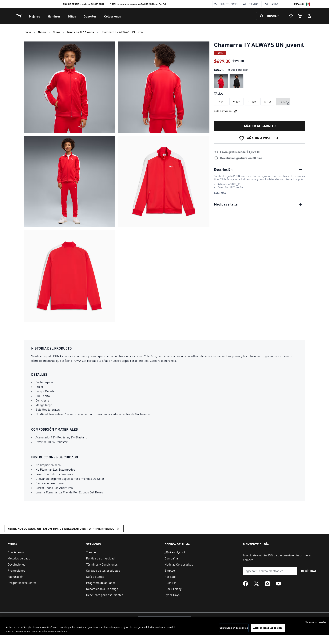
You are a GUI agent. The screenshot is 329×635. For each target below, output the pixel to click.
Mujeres (34, 16)
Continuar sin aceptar (315, 622)
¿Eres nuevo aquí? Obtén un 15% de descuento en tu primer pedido (61, 528)
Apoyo (275, 4)
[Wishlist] (291, 16)
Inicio (27, 32)
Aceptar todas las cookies (268, 627)
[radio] (221, 81)
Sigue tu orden (229, 4)
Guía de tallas (223, 111)
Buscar (273, 16)
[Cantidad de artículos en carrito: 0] (300, 16)
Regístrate (309, 571)
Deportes (90, 16)
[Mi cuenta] (309, 16)
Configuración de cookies (234, 627)
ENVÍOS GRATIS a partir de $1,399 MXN (83, 4)
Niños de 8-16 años (80, 32)
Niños (72, 16)
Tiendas (253, 4)
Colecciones (112, 16)
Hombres (54, 16)
